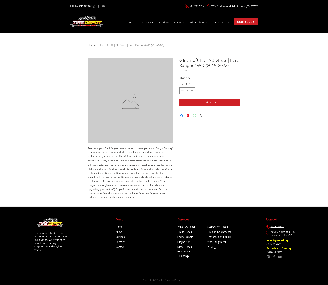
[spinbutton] (187, 91)
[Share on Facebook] (182, 115)
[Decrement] (182, 91)
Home (92, 45)
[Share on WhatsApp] (195, 115)
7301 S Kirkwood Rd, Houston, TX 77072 (234, 6)
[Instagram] (93, 6)
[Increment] (192, 91)
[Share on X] (201, 115)
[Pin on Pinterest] (188, 115)
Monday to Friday (277, 240)
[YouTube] (103, 6)
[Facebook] (98, 6)
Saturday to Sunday (279, 248)
